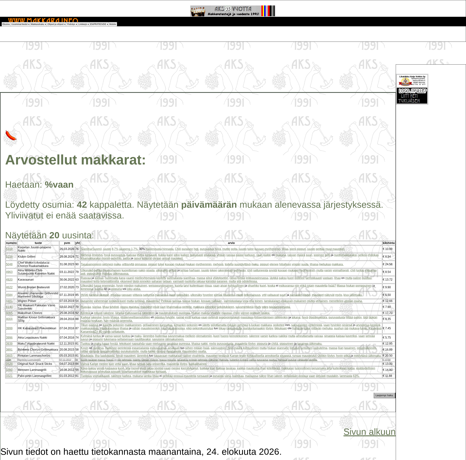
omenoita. (126, 320)
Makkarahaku (37, 24)
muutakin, (332, 375)
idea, (307, 328)
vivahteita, (198, 355)
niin (297, 285)
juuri (163, 306)
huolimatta (111, 278)
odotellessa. (250, 281)
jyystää (158, 368)
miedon (129, 285)
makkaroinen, (133, 325)
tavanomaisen (112, 270)
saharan (156, 281)
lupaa (97, 285)
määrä (301, 255)
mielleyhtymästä (145, 278)
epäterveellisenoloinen (135, 317)
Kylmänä (86, 335)
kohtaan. (161, 371)
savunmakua (176, 335)
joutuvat (292, 359)
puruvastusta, (225, 343)
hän (106, 320)
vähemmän (101, 300)
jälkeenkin (281, 317)
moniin (106, 258)
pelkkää (168, 375)
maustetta (321, 285)
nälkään (216, 300)
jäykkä (274, 278)
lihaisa (314, 264)
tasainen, (350, 348)
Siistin (84, 359)
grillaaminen (151, 325)
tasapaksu (182, 359)
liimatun (295, 348)
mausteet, (130, 355)
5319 (9, 249)
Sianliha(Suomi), (91, 249)
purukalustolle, (130, 351)
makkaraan (175, 355)
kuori (170, 255)
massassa (247, 317)
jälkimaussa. (121, 273)
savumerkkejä (245, 306)
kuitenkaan (197, 285)
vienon (245, 313)
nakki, (204, 343)
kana (122, 278)
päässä (93, 325)
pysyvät (213, 317)
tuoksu (126, 335)
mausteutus (309, 355)
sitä (239, 281)
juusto (107, 249)
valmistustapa (233, 300)
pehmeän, (240, 270)
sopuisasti (196, 255)
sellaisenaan (125, 339)
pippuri (152, 264)
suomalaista (175, 278)
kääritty (107, 325)
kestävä (375, 325)
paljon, (358, 317)
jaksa (150, 368)
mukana (138, 375)
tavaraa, (231, 368)
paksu (283, 278)
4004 (9, 319)
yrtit (264, 294)
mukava (354, 328)
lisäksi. (265, 313)
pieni (293, 249)
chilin (236, 313)
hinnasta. (168, 249)
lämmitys (148, 335)
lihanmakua (173, 306)
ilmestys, (97, 255)
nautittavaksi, (143, 339)
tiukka (162, 255)
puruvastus (207, 249)
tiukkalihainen (198, 363)
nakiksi (282, 335)
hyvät (119, 355)
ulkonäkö (162, 270)
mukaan (180, 264)
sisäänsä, (210, 255)
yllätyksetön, (221, 278)
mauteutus (253, 368)
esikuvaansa (133, 313)
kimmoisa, (87, 288)
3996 (9, 337)
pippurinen (286, 343)
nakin (141, 270)
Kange (94, 363)
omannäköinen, (367, 348)
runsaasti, (151, 255)
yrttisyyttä (128, 264)
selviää (370, 335)
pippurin (97, 339)
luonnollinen (303, 368)
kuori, (263, 285)
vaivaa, (318, 335)
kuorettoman (130, 270)
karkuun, (250, 255)
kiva (346, 294)
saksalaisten (299, 325)
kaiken (185, 255)
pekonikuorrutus (202, 328)
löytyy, (307, 294)
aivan (223, 285)
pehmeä (107, 264)
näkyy (262, 375)
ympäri (296, 264)
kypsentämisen (264, 317)
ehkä (303, 285)
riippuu (160, 351)
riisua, (208, 285)
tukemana (110, 339)
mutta (319, 270)
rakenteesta (225, 270)
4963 (9, 271)
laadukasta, (107, 355)
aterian (348, 300)
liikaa (222, 328)
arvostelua (363, 325)
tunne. (364, 328)
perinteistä (124, 348)
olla (251, 300)
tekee (213, 270)
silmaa (218, 294)
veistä (100, 368)
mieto (239, 294)
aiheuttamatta (304, 335)
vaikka (252, 359)
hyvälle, (170, 317)
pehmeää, (127, 359)
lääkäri (373, 317)
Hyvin (84, 294)
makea (205, 313)
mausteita (241, 343)
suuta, (305, 264)
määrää (86, 320)
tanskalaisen (272, 300)
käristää (211, 281)
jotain (310, 285)
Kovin (84, 348)
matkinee (111, 348)
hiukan (190, 264)
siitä (329, 368)
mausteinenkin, (151, 328)
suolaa (99, 288)
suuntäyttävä (242, 264)
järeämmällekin (110, 351)
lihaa (337, 278)
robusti (98, 313)
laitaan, (167, 281)
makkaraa (148, 371)
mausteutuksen (168, 313)
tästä (136, 281)
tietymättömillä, (110, 281)
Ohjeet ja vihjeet (56, 24)
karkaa (196, 317)
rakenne (254, 335)
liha (97, 355)
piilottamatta (218, 325)
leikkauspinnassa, (257, 278)
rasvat (180, 317)
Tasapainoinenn (91, 264)
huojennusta (154, 249)
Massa (341, 285)
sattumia (148, 294)
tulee (250, 249)
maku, (117, 264)
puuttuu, (367, 278)
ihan (263, 368)
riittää (349, 317)
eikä (189, 328)
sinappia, (286, 355)
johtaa (184, 270)
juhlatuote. (118, 331)
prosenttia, (159, 363)
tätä (365, 317)
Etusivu (6, 24)
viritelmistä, (315, 325)
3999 (9, 328)
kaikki (267, 255)
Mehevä (86, 255)
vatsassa (370, 270)
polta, (234, 249)
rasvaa (230, 255)
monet (135, 368)
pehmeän (203, 359)
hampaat (282, 359)
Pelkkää (166, 300)
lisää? (332, 285)
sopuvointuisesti (229, 317)
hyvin (119, 285)
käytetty (161, 278)
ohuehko (253, 285)
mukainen (300, 300)
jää (346, 328)
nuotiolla (190, 281)
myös (212, 343)
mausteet (87, 281)
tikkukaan (281, 328)
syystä (273, 270)
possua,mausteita (184, 375)
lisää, (206, 348)
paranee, (222, 281)
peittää (320, 249)
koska (271, 285)
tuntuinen (307, 348)
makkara (198, 306)
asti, (83, 273)
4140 (9, 306)
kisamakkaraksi (91, 258)
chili (249, 270)
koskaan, (97, 320)
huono (224, 335)
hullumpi (297, 328)
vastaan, (328, 278)
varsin (328, 270)
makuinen (213, 359)
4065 (9, 313)
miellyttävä (361, 355)
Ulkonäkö (87, 270)
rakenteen (148, 313)
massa (201, 278)
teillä (96, 281)
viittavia (137, 294)
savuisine (158, 339)
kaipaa (340, 335)
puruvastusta (337, 317)
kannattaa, (166, 325)
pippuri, (302, 249)
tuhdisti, (115, 306)
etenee (274, 264)
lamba (148, 375)
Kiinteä (85, 313)
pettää (98, 270)
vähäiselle (302, 359)
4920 (9, 279)
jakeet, (278, 375)
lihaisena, (229, 294)
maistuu (107, 273)
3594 (8, 359)
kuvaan (259, 249)
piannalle (283, 348)
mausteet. (338, 249)
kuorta (179, 285)
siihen (189, 348)
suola (126, 258)
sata (149, 363)
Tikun (84, 325)
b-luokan (254, 325)
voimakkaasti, (101, 375)
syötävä (114, 300)
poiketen (278, 325)
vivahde (215, 313)
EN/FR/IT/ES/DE (98, 24)
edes (265, 306)
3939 (9, 343)
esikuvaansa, (158, 348)
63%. (356, 375)
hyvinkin (336, 325)
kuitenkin (234, 359)
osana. (358, 300)
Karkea (85, 317)
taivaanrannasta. (280, 306)
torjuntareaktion (131, 371)
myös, (339, 294)
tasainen (302, 343)
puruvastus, (118, 255)
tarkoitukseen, (226, 306)
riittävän (316, 328)
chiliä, (275, 343)
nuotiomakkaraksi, (346, 255)
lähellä (119, 313)
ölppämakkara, (318, 317)
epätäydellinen (365, 368)
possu (124, 306)
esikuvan (287, 300)
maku (97, 343)
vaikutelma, (320, 348)
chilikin (322, 355)
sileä (209, 278)
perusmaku (318, 368)
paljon (357, 278)
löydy (257, 306)
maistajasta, (173, 351)
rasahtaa (172, 343)
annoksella (272, 355)
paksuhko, (183, 294)
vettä (118, 363)
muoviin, (154, 359)
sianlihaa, (189, 278)
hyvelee (208, 294)
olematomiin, (204, 335)
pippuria (116, 288)
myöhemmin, (273, 249)
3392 (9, 369)
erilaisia (115, 294)
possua (303, 375)
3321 (9, 375)
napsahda (138, 343)
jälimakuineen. (174, 339)
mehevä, (218, 264)
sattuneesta (260, 270)
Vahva (85, 363)
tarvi (186, 285)
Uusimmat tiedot (19, 24)
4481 (9, 300)
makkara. (337, 264)
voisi (245, 300)
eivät (156, 306)
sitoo (177, 255)
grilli (327, 255)
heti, (196, 249)
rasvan (291, 255)
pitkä (347, 355)
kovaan (206, 300)
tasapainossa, (176, 328)
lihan (270, 375)
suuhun (339, 328)
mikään (232, 325)
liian (340, 348)
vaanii (130, 278)
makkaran (287, 368)
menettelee (336, 300)
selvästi (321, 375)
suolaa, (99, 278)
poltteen (255, 313)
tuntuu (360, 270)
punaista (218, 375)
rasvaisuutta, (234, 328)
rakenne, (104, 294)
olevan (157, 258)
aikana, (296, 317)
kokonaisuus (89, 371)
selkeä (362, 255)
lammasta (346, 375)
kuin (111, 363)
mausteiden (189, 351)
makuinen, (141, 285)
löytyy (140, 255)
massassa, (162, 294)
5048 (9, 264)
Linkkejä (82, 24)
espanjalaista (140, 348)
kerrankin (180, 325)
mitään (198, 348)
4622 (9, 287)
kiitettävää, (274, 368)
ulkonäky (196, 294)
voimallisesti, (341, 270)
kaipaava (111, 368)
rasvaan (126, 294)
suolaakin (296, 294)
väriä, (228, 375)
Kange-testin (238, 355)
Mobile (112, 24)
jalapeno (124, 249)
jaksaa (200, 281)
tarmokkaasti (313, 278)
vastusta (94, 351)
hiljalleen (285, 264)
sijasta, (150, 270)
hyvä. (218, 249)
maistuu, (134, 306)
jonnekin (145, 281)
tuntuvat (147, 258)
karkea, (127, 375)
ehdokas (373, 255)
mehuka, (327, 328)
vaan (259, 255)
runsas (296, 355)
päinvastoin (218, 348)
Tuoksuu (86, 375)
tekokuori (125, 343)
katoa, (351, 368)
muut (328, 249)
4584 (9, 294)
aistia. (137, 288)
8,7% (115, 249)
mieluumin (159, 343)
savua (186, 300)
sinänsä (347, 325)
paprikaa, (238, 375)
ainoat (166, 258)
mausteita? (153, 300)
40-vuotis (105, 331)
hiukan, (195, 300)
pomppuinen (364, 285)
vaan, (125, 363)
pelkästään (291, 375)
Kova (84, 368)
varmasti (178, 281)
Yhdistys (71, 24)
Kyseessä (375, 328)
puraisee (187, 249)
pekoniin (118, 325)
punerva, (98, 348)
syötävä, (140, 300)
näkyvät (329, 294)
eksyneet (126, 281)
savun (117, 335)
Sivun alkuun (369, 431)
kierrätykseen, (190, 368)
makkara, (267, 325)
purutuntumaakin (254, 328)
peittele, (187, 306)
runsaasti (203, 375)
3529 (9, 363)
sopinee (319, 255)
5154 (9, 256)
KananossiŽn (89, 331)
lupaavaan (160, 355)
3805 (9, 355)
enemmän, (109, 285)
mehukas (325, 264)
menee (103, 363)
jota (128, 368)
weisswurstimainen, (161, 285)
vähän (136, 328)
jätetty (206, 325)
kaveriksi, (351, 335)
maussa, (226, 313)
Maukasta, (87, 355)
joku (130, 288)
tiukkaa (204, 368)
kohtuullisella (255, 355)
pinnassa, (141, 264)
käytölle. (313, 359)
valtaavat (273, 294)
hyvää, (114, 343)
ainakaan (174, 348)
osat (164, 328)
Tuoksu (85, 343)
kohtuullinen (236, 285)
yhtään (221, 255)
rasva (137, 258)
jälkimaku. (356, 294)
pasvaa (131, 255)
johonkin (210, 306)
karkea (93, 294)
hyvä (107, 255)
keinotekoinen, (238, 335)
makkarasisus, (90, 328)
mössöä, (171, 359)
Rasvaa (86, 278)
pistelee (300, 278)
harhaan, (195, 270)
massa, (102, 359)
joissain (116, 371)
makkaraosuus (109, 328)
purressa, (185, 343)
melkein (190, 335)
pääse (240, 255)
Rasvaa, (86, 306)
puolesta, (185, 313)
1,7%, (134, 249)
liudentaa (161, 335)
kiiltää (241, 278)
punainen (87, 300)
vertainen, (322, 300)
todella (229, 264)
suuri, (309, 255)
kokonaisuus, (252, 294)
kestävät (223, 355)
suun (283, 294)
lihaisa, (115, 317)
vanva (109, 335)
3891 (9, 349)
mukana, (281, 255)
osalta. (202, 351)
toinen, (259, 300)
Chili (178, 249)
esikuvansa (286, 285)
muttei (226, 249)
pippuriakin (94, 273)
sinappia (329, 335)
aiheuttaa (104, 371)
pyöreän (193, 359)
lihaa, (285, 249)
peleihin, (116, 258)
